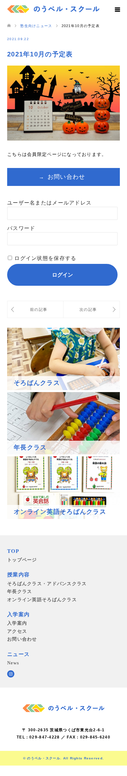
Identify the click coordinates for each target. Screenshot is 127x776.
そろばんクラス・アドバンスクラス (47, 583)
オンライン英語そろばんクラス (42, 599)
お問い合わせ (66, 177)
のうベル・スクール (43, 758)
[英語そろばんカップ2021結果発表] (92, 309)
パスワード (21, 228)
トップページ (22, 559)
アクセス (17, 631)
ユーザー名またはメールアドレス (49, 202)
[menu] (117, 10)
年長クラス (19, 591)
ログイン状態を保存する (45, 258)
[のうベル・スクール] (53, 8)
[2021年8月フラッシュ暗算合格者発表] (35, 309)
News (13, 662)
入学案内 (17, 623)
